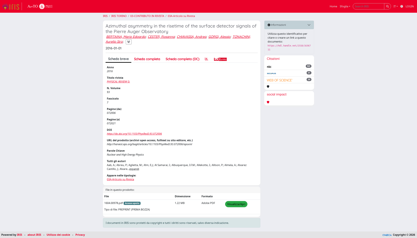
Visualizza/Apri (236, 204)
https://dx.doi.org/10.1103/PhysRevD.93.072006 (134, 134)
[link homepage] (12, 6)
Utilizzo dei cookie (58, 235)
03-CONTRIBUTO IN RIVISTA (147, 16)
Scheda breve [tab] (118, 59)
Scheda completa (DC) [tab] (182, 59)
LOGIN (410, 6)
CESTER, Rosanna (161, 37)
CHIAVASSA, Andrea (191, 37)
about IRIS (34, 235)
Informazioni (278, 24)
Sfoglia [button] (344, 6)
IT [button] (395, 6)
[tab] (206, 59)
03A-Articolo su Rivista (181, 16)
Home (333, 6)
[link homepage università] (40, 6)
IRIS (105, 16)
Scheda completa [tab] (147, 59)
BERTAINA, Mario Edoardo (126, 37)
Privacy (80, 235)
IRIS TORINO (119, 16)
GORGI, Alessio (219, 37)
